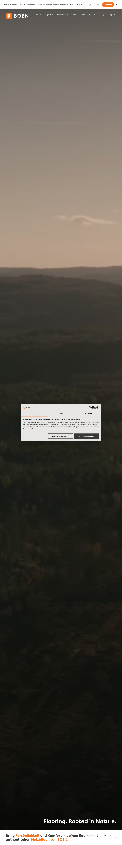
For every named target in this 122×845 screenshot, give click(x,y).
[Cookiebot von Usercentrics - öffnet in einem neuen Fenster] (91, 407)
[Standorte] (103, 15)
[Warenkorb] (107, 15)
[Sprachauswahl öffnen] (111, 15)
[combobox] (88, 4)
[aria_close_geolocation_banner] (117, 5)
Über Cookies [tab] (88, 413)
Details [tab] (61, 413)
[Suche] (115, 15)
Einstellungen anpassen (59, 436)
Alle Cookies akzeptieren (86, 436)
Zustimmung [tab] (34, 414)
